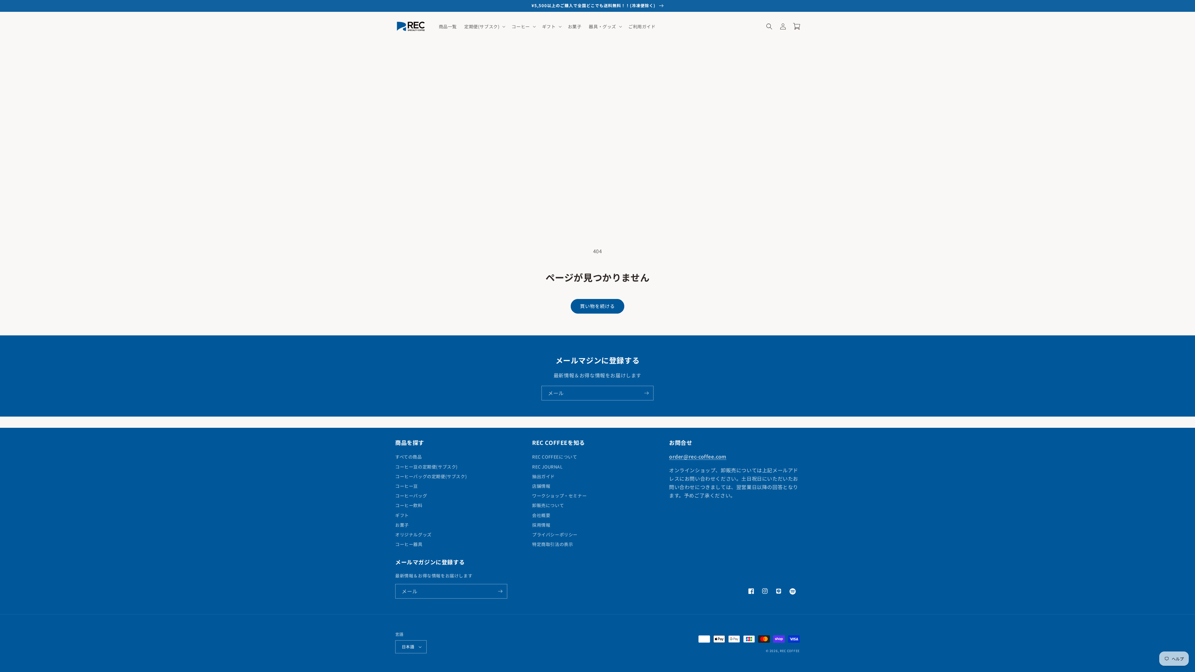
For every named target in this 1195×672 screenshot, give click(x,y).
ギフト (402, 515)
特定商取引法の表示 (552, 544)
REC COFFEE (790, 650)
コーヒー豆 (406, 486)
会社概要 (541, 515)
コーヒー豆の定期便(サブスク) (426, 467)
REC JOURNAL (547, 467)
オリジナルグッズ (413, 534)
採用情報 (541, 525)
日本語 (408, 647)
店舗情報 (541, 486)
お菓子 (402, 525)
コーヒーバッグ (411, 495)
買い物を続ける (597, 306)
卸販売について (548, 505)
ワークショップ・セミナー (559, 495)
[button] (484, 26)
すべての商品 (408, 457)
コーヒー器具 (409, 544)
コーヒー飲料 (409, 505)
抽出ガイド (543, 476)
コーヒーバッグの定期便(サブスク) (431, 476)
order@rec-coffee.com (697, 456)
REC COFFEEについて (554, 457)
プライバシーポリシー (555, 534)
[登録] (646, 393)
